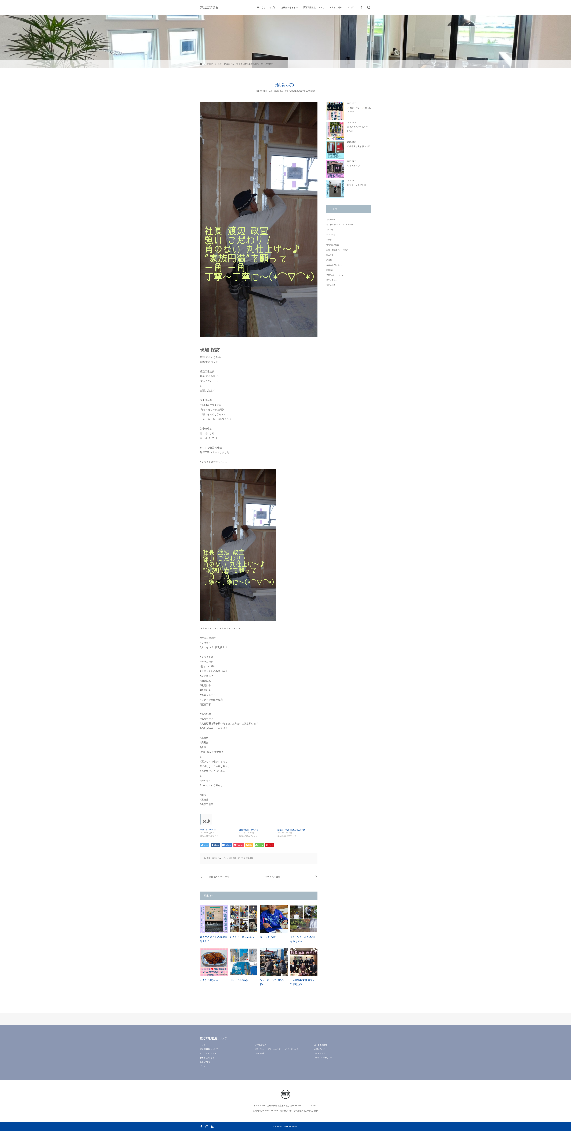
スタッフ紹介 (335, 7)
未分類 (329, 260)
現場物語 (311, 91)
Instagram (367, 7)
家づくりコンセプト (266, 7)
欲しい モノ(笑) (268, 937)
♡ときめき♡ (353, 166)
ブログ (350, 7)
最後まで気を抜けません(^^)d (291, 830)
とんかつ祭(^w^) (209, 980)
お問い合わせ (319, 1049)
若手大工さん (331, 280)
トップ (202, 1045)
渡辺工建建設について (313, 7)
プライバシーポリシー (323, 1058)
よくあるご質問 (320, 1045)
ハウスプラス (260, 1045)
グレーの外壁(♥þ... (239, 980)
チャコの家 (330, 235)
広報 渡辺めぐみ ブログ (279, 91)
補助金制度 (330, 285)
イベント (330, 230)
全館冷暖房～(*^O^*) (248, 830)
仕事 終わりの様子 (273, 877)
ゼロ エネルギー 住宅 (219, 877)
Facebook (360, 7)
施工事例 (330, 255)
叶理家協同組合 (332, 245)
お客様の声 (330, 220)
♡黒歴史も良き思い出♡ (358, 146)
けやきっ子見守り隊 (356, 185)
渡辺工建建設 (209, 7)
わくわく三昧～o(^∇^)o (242, 937)
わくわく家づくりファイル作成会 (339, 225)
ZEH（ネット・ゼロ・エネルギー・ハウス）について (276, 1049)
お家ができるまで (289, 7)
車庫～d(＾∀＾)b (208, 830)
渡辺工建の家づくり (299, 91)
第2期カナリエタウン (334, 275)
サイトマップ (319, 1053)
